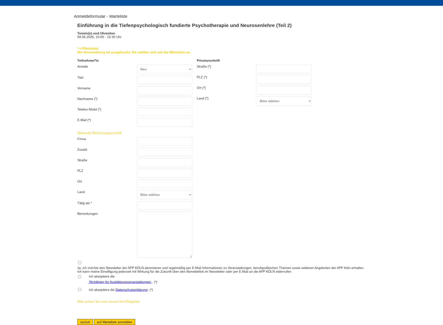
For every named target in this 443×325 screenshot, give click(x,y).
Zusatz (82, 149)
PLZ (80, 171)
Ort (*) (201, 87)
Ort (79, 181)
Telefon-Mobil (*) (89, 109)
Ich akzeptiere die (99, 276)
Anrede (82, 66)
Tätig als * (84, 203)
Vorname (83, 88)
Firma (81, 139)
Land (81, 192)
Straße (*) (204, 66)
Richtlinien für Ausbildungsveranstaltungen (120, 282)
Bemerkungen (87, 213)
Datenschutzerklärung (132, 290)
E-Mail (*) (84, 120)
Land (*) (203, 98)
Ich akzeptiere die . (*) (121, 290)
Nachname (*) (87, 99)
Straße (82, 160)
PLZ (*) (202, 77)
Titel (80, 77)
